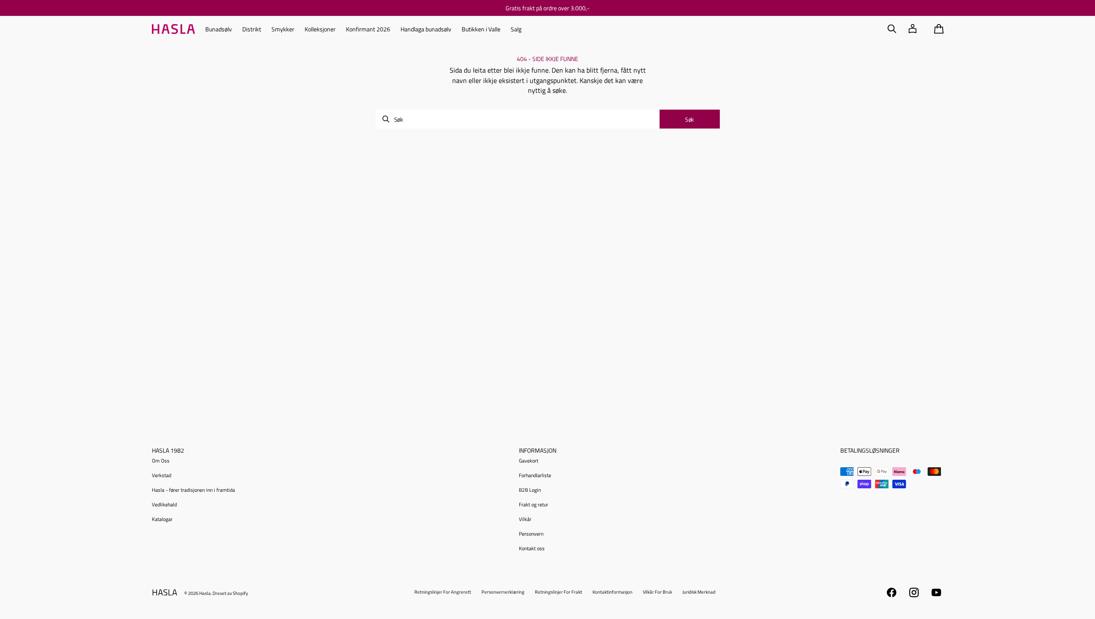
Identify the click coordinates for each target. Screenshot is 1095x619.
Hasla (205, 593)
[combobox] (517, 119)
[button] (891, 28)
